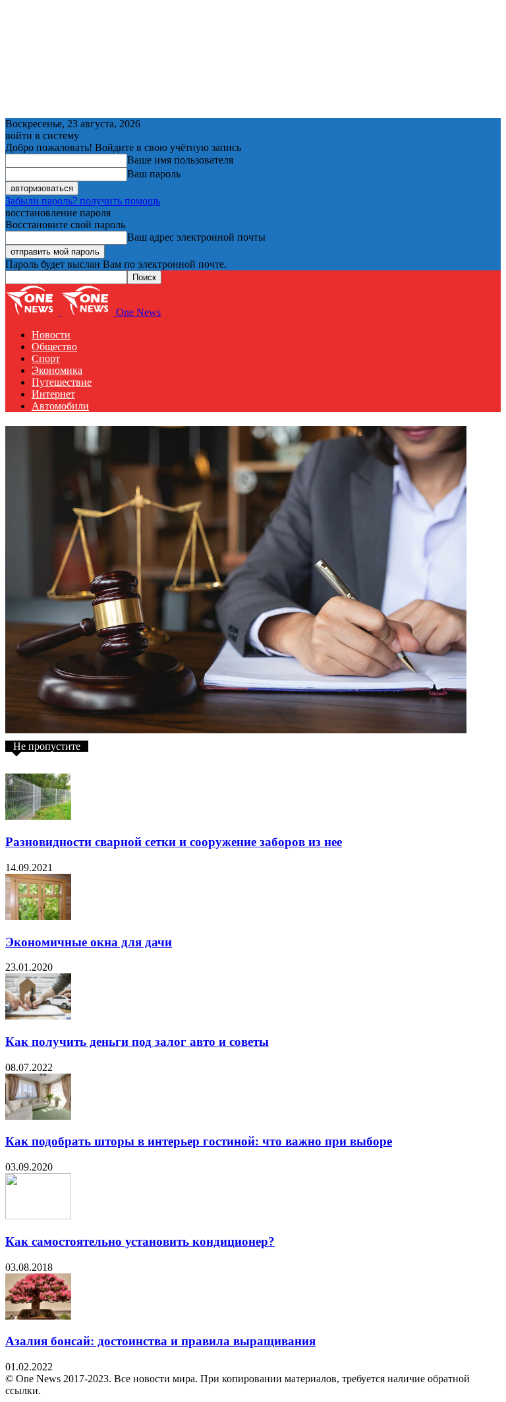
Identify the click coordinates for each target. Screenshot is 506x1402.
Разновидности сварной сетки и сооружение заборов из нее (173, 842)
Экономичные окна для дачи (88, 942)
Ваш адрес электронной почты (196, 237)
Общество (54, 346)
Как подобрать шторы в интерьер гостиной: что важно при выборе (198, 1141)
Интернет (53, 394)
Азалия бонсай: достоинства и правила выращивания (160, 1341)
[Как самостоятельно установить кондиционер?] (38, 1215)
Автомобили (60, 405)
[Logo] (33, 312)
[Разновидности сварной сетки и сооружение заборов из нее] (38, 816)
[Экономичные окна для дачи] (38, 916)
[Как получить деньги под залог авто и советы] (38, 1015)
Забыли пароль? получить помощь (82, 200)
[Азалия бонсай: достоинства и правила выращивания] (38, 1316)
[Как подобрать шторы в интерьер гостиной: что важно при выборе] (38, 1116)
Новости (51, 334)
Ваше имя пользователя (180, 160)
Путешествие (62, 382)
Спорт (46, 358)
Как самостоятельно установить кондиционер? (140, 1241)
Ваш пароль (154, 173)
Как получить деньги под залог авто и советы (137, 1042)
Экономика (57, 370)
